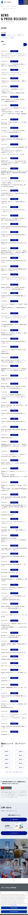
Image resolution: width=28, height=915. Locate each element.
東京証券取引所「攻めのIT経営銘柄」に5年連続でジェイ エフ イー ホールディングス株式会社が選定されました (13, 540)
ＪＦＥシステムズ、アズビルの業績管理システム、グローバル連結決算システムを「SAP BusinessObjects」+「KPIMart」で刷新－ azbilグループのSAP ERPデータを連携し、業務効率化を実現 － (14, 112)
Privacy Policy (14, 905)
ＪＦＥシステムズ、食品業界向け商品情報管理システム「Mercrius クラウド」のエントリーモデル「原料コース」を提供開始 (14, 396)
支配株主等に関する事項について (8, 437)
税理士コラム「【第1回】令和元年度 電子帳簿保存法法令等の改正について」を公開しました (14, 269)
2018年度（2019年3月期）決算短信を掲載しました (12, 564)
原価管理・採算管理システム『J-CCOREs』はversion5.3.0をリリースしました (13, 463)
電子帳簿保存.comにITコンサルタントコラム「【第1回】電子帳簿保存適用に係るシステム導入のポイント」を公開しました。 (14, 446)
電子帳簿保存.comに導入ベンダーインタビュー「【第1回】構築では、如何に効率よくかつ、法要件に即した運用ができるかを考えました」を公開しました (14, 252)
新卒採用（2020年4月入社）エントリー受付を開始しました (14, 672)
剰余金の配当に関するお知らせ (7, 514)
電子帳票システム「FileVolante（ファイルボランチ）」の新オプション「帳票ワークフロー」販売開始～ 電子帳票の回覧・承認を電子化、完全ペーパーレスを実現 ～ (14, 475)
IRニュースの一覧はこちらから (16, 772)
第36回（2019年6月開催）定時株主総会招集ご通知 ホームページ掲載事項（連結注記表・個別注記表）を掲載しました (14, 506)
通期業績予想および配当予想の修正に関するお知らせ (12, 242)
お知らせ (12, 37)
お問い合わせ (21, 3)
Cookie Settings (14, 907)
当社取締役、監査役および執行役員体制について (11, 659)
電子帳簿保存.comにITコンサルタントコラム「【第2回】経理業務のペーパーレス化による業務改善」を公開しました (13, 369)
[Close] (26, 892)
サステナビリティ (5, 37)
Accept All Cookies (14, 911)
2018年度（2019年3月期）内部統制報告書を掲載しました (13, 413)
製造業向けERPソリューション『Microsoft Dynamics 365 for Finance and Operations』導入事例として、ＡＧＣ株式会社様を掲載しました (13, 162)
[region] (14, 902)
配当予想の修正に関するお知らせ (8, 572)
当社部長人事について (6, 680)
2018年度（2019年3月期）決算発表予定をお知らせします (13, 652)
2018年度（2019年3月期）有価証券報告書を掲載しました (13, 421)
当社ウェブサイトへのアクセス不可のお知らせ (11, 665)
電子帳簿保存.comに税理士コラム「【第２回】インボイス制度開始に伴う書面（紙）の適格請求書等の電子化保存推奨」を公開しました (14, 173)
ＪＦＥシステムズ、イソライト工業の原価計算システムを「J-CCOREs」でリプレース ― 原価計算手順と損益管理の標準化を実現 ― (13, 597)
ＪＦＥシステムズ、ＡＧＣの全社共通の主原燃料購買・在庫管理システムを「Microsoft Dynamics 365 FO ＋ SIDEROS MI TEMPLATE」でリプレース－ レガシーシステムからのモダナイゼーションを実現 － (14, 151)
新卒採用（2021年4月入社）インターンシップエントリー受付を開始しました (14, 379)
